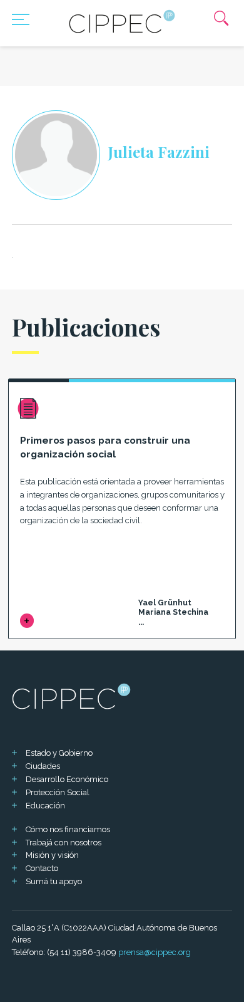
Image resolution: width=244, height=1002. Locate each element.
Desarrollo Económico (67, 779)
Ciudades (43, 766)
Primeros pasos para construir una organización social (105, 447)
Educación (45, 805)
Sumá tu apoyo (54, 881)
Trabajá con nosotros (63, 842)
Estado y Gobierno (59, 753)
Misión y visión (52, 855)
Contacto (42, 868)
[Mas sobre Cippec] (122, 21)
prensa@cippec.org (154, 952)
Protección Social (57, 792)
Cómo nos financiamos (68, 829)
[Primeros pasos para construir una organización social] (27, 620)
